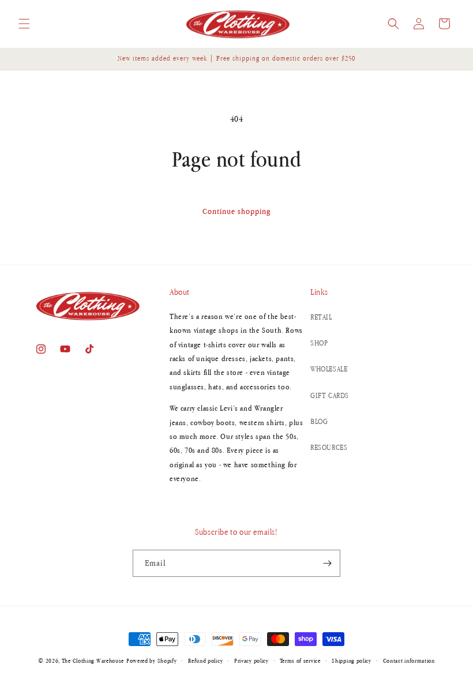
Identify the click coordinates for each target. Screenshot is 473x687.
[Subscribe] (327, 563)
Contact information (409, 660)
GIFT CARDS (329, 395)
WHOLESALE (328, 369)
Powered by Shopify (151, 660)
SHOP (319, 343)
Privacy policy (251, 660)
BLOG (319, 421)
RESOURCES (328, 447)
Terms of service (300, 660)
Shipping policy (351, 660)
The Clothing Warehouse (93, 660)
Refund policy (205, 660)
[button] (24, 23)
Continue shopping (236, 211)
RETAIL (321, 317)
